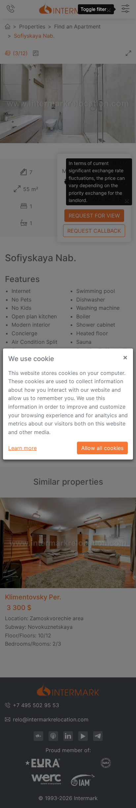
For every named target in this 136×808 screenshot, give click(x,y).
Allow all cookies (102, 448)
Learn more (22, 448)
